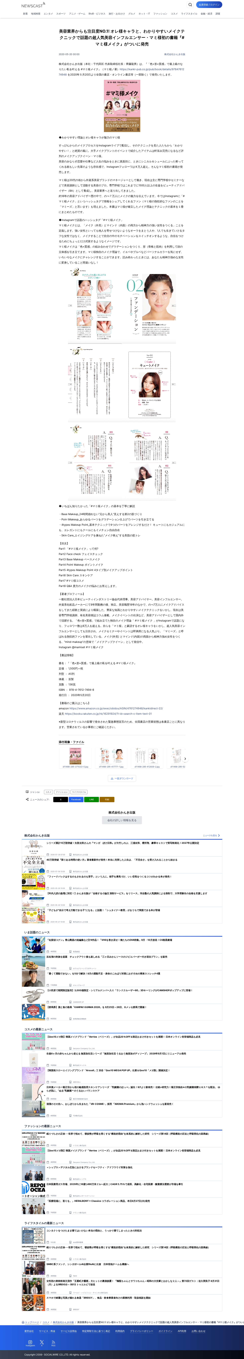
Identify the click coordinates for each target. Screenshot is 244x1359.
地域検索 (35, 13)
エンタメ (48, 13)
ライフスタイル (189, 13)
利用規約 (120, 1331)
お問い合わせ (198, 1331)
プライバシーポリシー (141, 1331)
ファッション (160, 13)
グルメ (131, 13)
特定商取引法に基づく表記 (96, 1331)
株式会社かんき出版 (174, 54)
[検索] (190, 4)
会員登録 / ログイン (209, 4)
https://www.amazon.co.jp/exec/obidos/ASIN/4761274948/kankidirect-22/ (116, 708)
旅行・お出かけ (117, 13)
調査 (218, 13)
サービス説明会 (69, 1331)
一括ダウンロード (124, 778)
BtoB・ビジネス (97, 13)
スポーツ (61, 13)
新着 (25, 13)
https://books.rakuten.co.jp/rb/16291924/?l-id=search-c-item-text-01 (108, 713)
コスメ (174, 13)
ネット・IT (144, 13)
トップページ (32, 1322)
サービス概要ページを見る (219, 1351)
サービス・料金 (47, 1331)
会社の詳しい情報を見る (122, 820)
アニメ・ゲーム (77, 13)
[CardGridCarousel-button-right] (185, 758)
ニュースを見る (210, 835)
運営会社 (29, 1331)
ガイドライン (165, 1331)
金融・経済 (206, 13)
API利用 (182, 1331)
